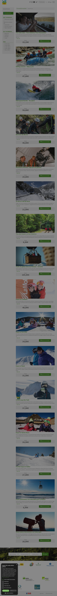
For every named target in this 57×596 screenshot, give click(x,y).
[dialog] (9, 579)
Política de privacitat (5, 577)
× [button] (16, 564)
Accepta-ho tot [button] (6, 590)
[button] (9, 593)
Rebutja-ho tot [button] (13, 590)
